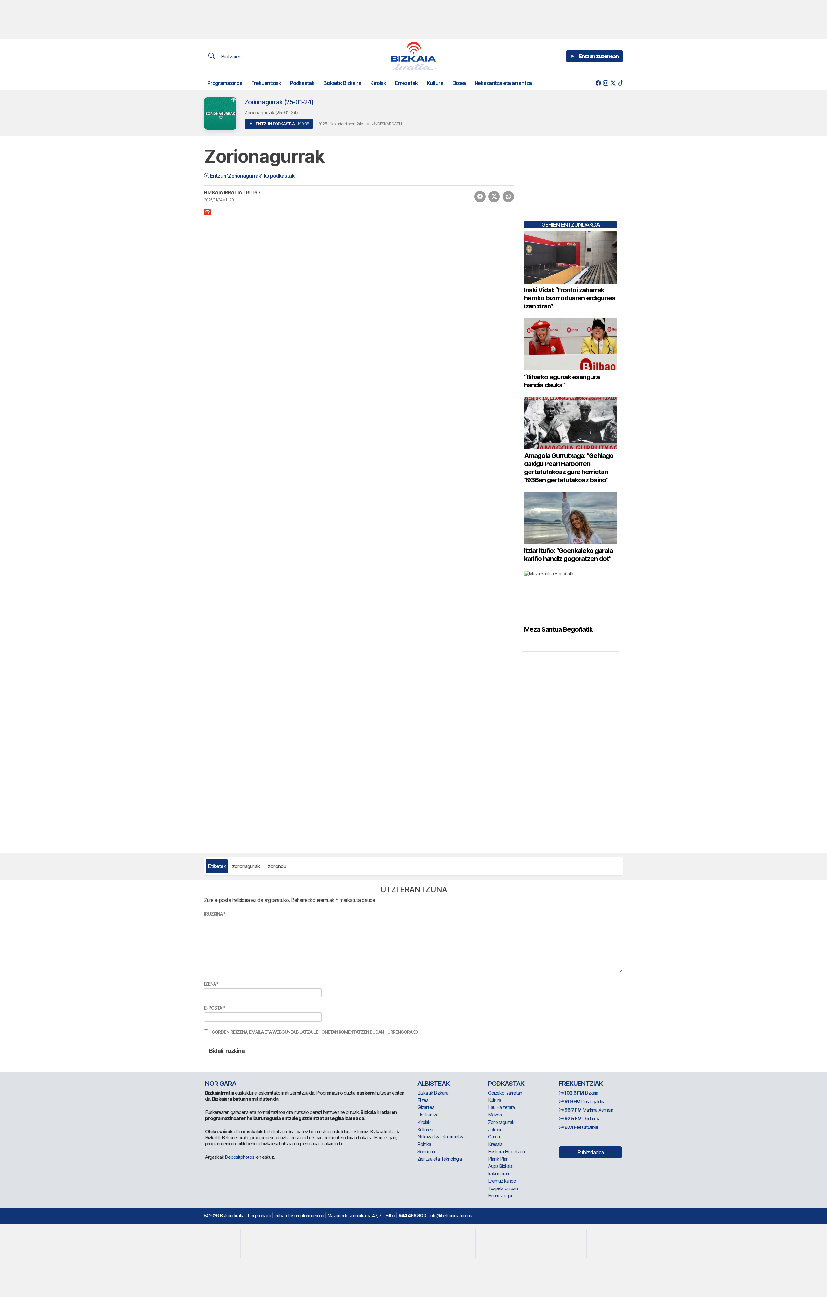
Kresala (495, 1144)
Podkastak (302, 83)
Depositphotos (239, 1157)
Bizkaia (581, 1093)
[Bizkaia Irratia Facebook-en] (598, 83)
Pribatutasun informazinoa (299, 1215)
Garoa (494, 1137)
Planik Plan (498, 1159)
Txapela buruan (503, 1188)
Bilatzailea (230, 56)
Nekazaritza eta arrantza (503, 83)
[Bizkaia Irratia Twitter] (613, 83)
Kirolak (378, 83)
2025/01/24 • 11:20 (219, 199)
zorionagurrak (246, 866)
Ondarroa (582, 1118)
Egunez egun (500, 1195)
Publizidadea (590, 1152)
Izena (211, 984)
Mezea (495, 1115)
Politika (424, 1144)
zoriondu (277, 866)
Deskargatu (389, 123)
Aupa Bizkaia (500, 1166)
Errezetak (406, 83)
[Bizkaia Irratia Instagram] (605, 83)
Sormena (426, 1151)
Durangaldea (584, 1101)
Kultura (435, 83)
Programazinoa (224, 83)
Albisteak (433, 1083)
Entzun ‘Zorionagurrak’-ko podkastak (251, 175)
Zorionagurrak (501, 1122)
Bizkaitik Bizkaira (342, 83)
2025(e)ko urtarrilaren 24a (340, 123)
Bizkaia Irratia (223, 192)
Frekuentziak (266, 83)
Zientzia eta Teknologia (439, 1159)
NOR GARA (220, 1083)
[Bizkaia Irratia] (413, 56)
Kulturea (425, 1129)
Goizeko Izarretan (505, 1093)
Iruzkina (214, 914)
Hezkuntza (427, 1115)
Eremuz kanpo (502, 1181)
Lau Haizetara (501, 1107)
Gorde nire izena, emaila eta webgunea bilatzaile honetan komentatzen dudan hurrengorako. (315, 1032)
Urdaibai (581, 1127)
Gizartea (425, 1107)
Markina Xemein (588, 1110)
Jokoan (495, 1129)
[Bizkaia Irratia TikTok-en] (620, 83)
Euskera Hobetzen (506, 1151)
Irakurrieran (498, 1173)
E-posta (214, 1008)
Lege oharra (259, 1215)
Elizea (459, 83)
